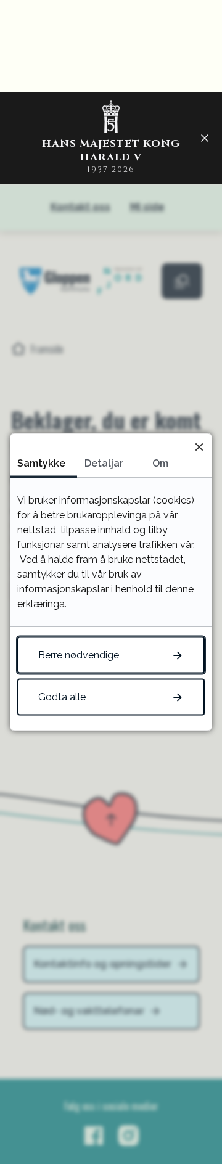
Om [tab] (160, 463)
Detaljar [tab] (103, 463)
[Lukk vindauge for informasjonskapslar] (199, 447)
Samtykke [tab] (41, 463)
